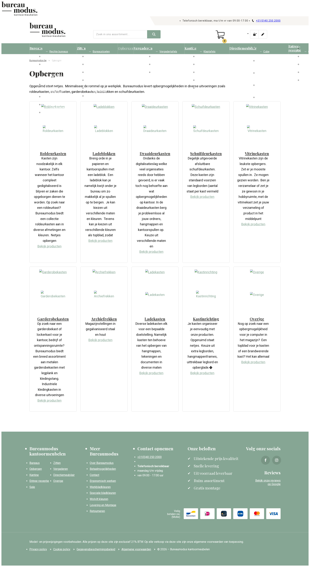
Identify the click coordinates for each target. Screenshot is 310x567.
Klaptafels (209, 51)
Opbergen (126, 48)
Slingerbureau (57, 67)
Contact (94, 475)
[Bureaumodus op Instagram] (276, 460)
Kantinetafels (167, 75)
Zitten (81, 48)
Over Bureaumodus (102, 463)
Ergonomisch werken (103, 481)
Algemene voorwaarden (136, 549)
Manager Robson (269, 90)
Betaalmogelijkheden (103, 469)
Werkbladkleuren (100, 487)
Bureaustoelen (101, 51)
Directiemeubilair (243, 48)
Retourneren (97, 511)
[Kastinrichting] (206, 272)
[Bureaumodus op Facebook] (265, 460)
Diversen (98, 99)
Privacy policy (38, 549)
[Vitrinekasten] (257, 107)
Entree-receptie (294, 48)
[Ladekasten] (155, 272)
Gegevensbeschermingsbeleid (96, 549)
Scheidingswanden (60, 107)
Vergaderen (143, 48)
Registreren (263, 34)
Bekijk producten (49, 246)
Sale (32, 487)
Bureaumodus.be (37, 60)
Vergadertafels (168, 51)
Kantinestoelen (101, 75)
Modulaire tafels (169, 67)
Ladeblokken (57, 99)
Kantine (190, 48)
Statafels (209, 67)
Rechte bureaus (59, 51)
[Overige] (257, 272)
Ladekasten (155, 318)
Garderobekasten (214, 91)
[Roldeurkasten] (53, 129)
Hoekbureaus (57, 59)
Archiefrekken (104, 318)
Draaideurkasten (155, 153)
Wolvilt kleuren (99, 499)
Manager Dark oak (272, 78)
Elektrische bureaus (56, 77)
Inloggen (254, 34)
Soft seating (100, 59)
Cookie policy (61, 549)
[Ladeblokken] (104, 107)
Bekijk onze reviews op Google (268, 482)
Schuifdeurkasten (206, 153)
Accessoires (57, 115)
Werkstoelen (100, 91)
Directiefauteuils (273, 100)
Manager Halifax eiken (272, 66)
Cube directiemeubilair (273, 53)
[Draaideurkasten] (155, 107)
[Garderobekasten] (53, 272)
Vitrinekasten (257, 153)
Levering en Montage (103, 505)
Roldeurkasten (53, 153)
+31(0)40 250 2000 (268, 20)
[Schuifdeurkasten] (206, 107)
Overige (257, 318)
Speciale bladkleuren (103, 493)
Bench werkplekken (57, 89)
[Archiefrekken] (104, 272)
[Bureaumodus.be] (47, 29)
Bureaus (36, 48)
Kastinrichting (206, 318)
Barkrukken (99, 83)
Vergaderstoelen (102, 67)
